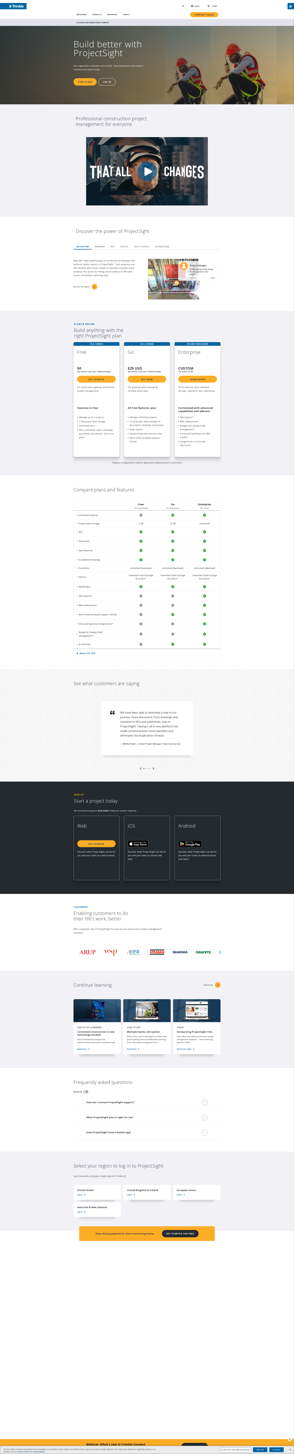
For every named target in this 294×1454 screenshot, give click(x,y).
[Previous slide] (140, 768)
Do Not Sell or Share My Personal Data (235, 1450)
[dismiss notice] (290, 1439)
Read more (82, 1049)
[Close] (290, 1449)
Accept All (276, 1450)
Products (97, 14)
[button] (194, 6)
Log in (107, 81)
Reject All (260, 1450)
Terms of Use (22, 1452)
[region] (147, 735)
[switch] (85, 1091)
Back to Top (88, 653)
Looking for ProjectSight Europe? (92, 22)
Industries (81, 14)
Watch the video (184, 1049)
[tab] (83, 246)
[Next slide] (153, 768)
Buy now (147, 379)
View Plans (85, 81)
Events (126, 14)
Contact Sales (204, 14)
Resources (112, 14)
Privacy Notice (39, 1452)
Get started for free (180, 1233)
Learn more (197, 379)
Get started (96, 379)
